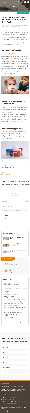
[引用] (13, 210)
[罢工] (8, 210)
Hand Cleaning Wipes (12, 305)
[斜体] (4, 210)
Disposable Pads (16, 303)
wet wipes (13, 53)
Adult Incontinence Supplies (16, 286)
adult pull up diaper (7, 288)
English (20, 2)
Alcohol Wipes (23, 288)
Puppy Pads (7, 314)
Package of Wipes (19, 25)
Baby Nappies (7, 294)
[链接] (16, 210)
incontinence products (7, 309)
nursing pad (13, 310)
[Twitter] (4, 174)
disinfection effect (13, 61)
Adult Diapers (6, 286)
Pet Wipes (19, 312)
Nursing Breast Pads (6, 310)
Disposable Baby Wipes (8, 303)
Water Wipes (16, 315)
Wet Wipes (25, 25)
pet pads (24, 310)
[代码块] (14, 210)
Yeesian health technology (8, 131)
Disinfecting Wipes (18, 302)
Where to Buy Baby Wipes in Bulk (17, 319)
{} (17, 210)
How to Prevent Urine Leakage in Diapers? (16, 238)
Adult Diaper (8, 283)
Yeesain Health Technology (15, 322)
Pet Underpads (13, 312)
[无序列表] (11, 210)
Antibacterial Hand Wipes (18, 289)
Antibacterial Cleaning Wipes (8, 289)
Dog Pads (21, 303)
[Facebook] (2, 174)
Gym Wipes (5, 305)
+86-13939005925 (13, 264)
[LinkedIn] (7, 174)
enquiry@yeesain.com (13, 272)
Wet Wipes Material (7, 320)
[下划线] (6, 210)
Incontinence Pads (20, 307)
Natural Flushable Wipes (18, 309)
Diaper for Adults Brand (7, 299)
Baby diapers (16, 292)
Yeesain (5, 322)
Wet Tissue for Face (23, 314)
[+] (19, 210)
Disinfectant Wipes (18, 299)
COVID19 (24, 297)
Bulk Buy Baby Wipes (18, 297)
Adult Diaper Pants (18, 284)
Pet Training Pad (6, 312)
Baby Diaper (7, 292)
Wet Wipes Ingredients (5, 26)
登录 (27, 201)
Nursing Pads (19, 310)
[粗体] (3, 210)
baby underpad (15, 294)
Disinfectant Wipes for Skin (7, 301)
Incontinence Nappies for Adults (8, 307)
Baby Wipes (8, 296)
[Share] (9, 174)
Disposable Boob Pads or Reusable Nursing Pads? (18, 181)
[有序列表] (9, 210)
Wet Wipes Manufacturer (15, 26)
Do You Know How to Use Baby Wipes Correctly (17, 251)
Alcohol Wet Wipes (15, 288)
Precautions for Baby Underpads (17, 243)
